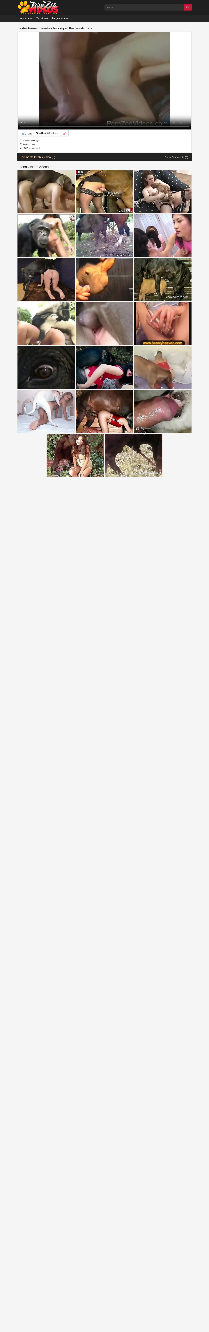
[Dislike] (64, 133)
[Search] (188, 7)
